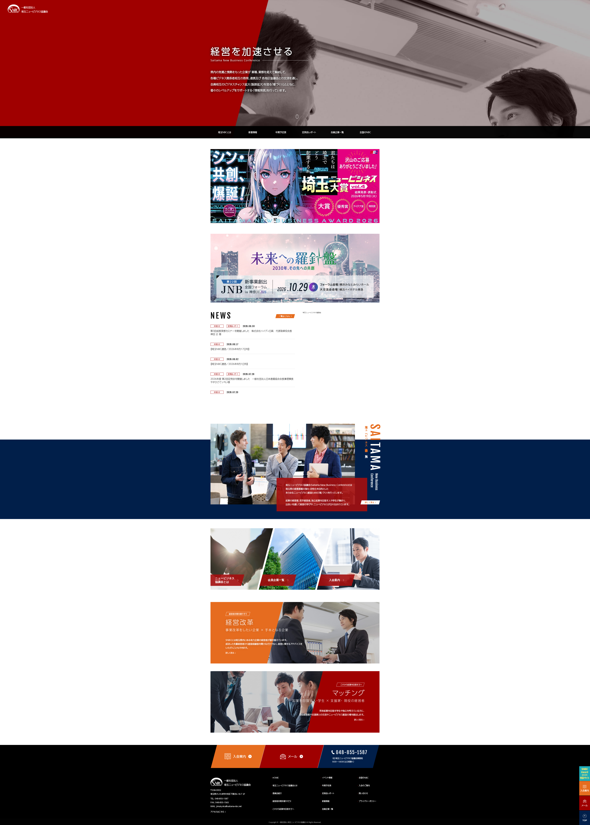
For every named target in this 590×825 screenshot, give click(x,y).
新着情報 (252, 132)
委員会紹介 (277, 793)
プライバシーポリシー (367, 801)
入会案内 (584, 790)
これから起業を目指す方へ (283, 809)
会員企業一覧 (337, 132)
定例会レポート (309, 132)
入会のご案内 (364, 785)
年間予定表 (280, 132)
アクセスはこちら (217, 812)
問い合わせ (363, 793)
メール (585, 805)
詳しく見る (230, 653)
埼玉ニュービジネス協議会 (312, 312)
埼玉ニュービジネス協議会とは (285, 785)
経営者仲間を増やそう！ (282, 801)
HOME (276, 777)
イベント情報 (327, 777)
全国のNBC (365, 132)
